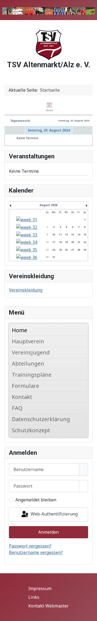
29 (85, 249)
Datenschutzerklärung (41, 419)
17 (53, 242)
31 (53, 257)
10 (53, 234)
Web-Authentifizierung (54, 514)
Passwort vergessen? (30, 546)
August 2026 (48, 205)
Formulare (25, 385)
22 (85, 242)
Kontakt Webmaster (48, 606)
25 (60, 249)
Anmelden (48, 532)
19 (66, 242)
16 (47, 242)
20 (72, 242)
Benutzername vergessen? (36, 552)
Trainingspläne (31, 374)
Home (19, 330)
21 (78, 242)
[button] (83, 341)
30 (47, 257)
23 (47, 249)
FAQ (17, 408)
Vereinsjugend (31, 352)
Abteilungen (28, 363)
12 (66, 234)
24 (53, 249)
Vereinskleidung (25, 290)
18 (60, 242)
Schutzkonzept (31, 430)
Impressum (39, 588)
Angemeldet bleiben (35, 500)
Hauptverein (28, 341)
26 (66, 249)
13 (72, 234)
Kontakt (22, 397)
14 (78, 234)
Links (33, 597)
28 (78, 249)
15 (85, 234)
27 (72, 249)
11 (60, 234)
